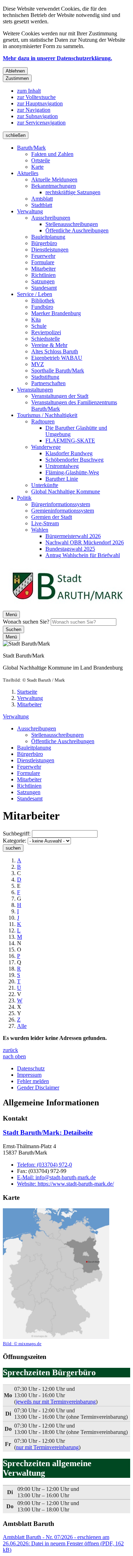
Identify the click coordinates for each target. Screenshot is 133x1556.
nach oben (14, 1056)
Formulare (42, 262)
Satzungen (43, 281)
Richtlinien (43, 275)
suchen (13, 848)
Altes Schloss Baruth (54, 351)
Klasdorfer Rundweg (69, 453)
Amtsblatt (42, 199)
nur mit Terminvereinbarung (47, 1447)
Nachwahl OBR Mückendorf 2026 (84, 542)
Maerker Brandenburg (56, 313)
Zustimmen (17, 78)
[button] (56, 1277)
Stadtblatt (41, 205)
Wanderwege (46, 447)
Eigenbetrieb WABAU (56, 358)
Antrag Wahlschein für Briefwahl (82, 555)
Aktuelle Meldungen (54, 180)
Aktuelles (27, 173)
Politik (24, 498)
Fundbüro (42, 307)
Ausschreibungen (50, 218)
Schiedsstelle (45, 339)
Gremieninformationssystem (62, 511)
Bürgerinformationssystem (60, 504)
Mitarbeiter (43, 269)
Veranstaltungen (35, 390)
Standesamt (44, 288)
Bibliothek (43, 300)
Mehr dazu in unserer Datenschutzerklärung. (57, 58)
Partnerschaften (48, 383)
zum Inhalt (29, 91)
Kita (36, 320)
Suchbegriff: (17, 834)
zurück (10, 1050)
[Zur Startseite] (67, 608)
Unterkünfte (44, 485)
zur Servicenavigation (41, 123)
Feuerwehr (43, 256)
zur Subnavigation (37, 116)
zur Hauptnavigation (40, 103)
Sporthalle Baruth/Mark (57, 371)
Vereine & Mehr (49, 345)
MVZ (37, 364)
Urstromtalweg (62, 466)
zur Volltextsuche (36, 97)
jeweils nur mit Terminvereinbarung (56, 1402)
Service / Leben (34, 294)
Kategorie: (14, 841)
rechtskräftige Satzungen (72, 192)
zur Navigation (33, 110)
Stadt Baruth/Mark (48, 1132)
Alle (22, 1026)
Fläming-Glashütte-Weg (72, 472)
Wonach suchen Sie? (26, 622)
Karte (37, 167)
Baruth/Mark (31, 148)
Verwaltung (30, 211)
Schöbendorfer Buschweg (74, 460)
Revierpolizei (46, 332)
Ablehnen (15, 71)
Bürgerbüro (44, 243)
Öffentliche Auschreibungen (77, 230)
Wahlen (39, 530)
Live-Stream (45, 523)
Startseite (27, 692)
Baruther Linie (61, 479)
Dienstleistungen (49, 250)
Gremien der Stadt (51, 517)
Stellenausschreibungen (71, 224)
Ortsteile (40, 160)
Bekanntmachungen (53, 186)
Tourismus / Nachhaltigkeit (47, 415)
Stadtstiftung (45, 377)
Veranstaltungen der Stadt (59, 396)
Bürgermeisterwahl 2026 (73, 536)
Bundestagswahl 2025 (70, 549)
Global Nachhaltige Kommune (65, 491)
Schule (38, 326)
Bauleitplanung (48, 237)
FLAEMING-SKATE (70, 441)
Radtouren (43, 421)
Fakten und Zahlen (52, 154)
